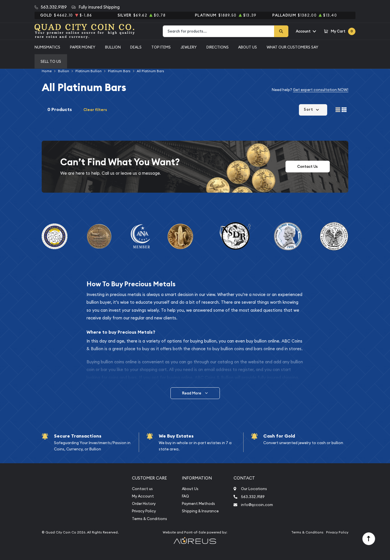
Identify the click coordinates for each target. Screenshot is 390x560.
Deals (136, 47)
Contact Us (307, 166)
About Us (247, 47)
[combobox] (218, 31)
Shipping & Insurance (200, 511)
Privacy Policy (144, 511)
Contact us (142, 488)
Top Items (161, 47)
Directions (217, 47)
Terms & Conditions (149, 518)
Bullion (113, 47)
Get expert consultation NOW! (320, 89)
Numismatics (47, 47)
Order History (144, 503)
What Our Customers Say (292, 47)
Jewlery (188, 47)
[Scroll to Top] (368, 538)
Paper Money (82, 47)
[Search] (281, 31)
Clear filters (95, 109)
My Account (143, 496)
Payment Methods (198, 503)
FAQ (185, 496)
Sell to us (51, 61)
